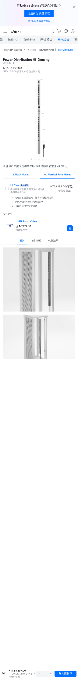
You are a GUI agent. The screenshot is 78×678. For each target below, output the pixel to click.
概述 (22, 240)
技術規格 (36, 240)
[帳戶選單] (72, 31)
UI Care (14, 185)
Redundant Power (46, 50)
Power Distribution (65, 50)
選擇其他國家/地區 (39, 20)
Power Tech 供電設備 (12, 50)
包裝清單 (53, 240)
